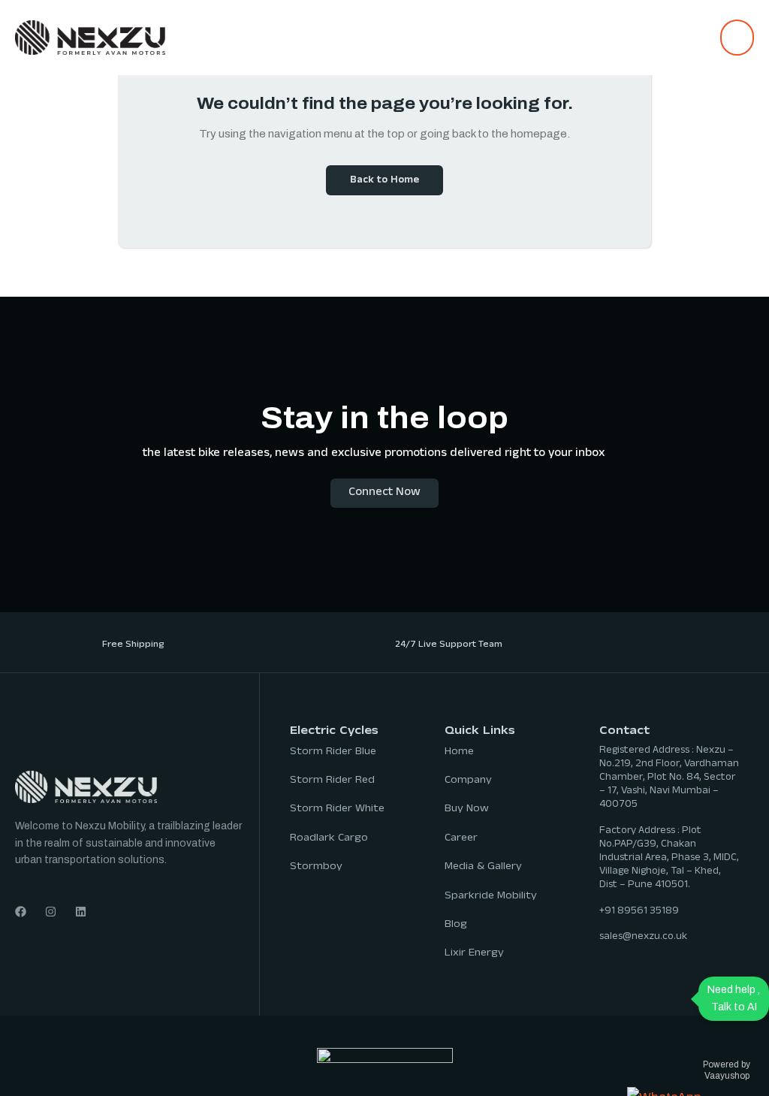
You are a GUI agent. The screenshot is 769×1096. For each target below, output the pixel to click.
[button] (737, 38)
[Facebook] (20, 911)
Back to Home (384, 181)
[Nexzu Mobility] (90, 36)
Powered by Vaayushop (726, 1069)
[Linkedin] (80, 911)
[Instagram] (50, 911)
